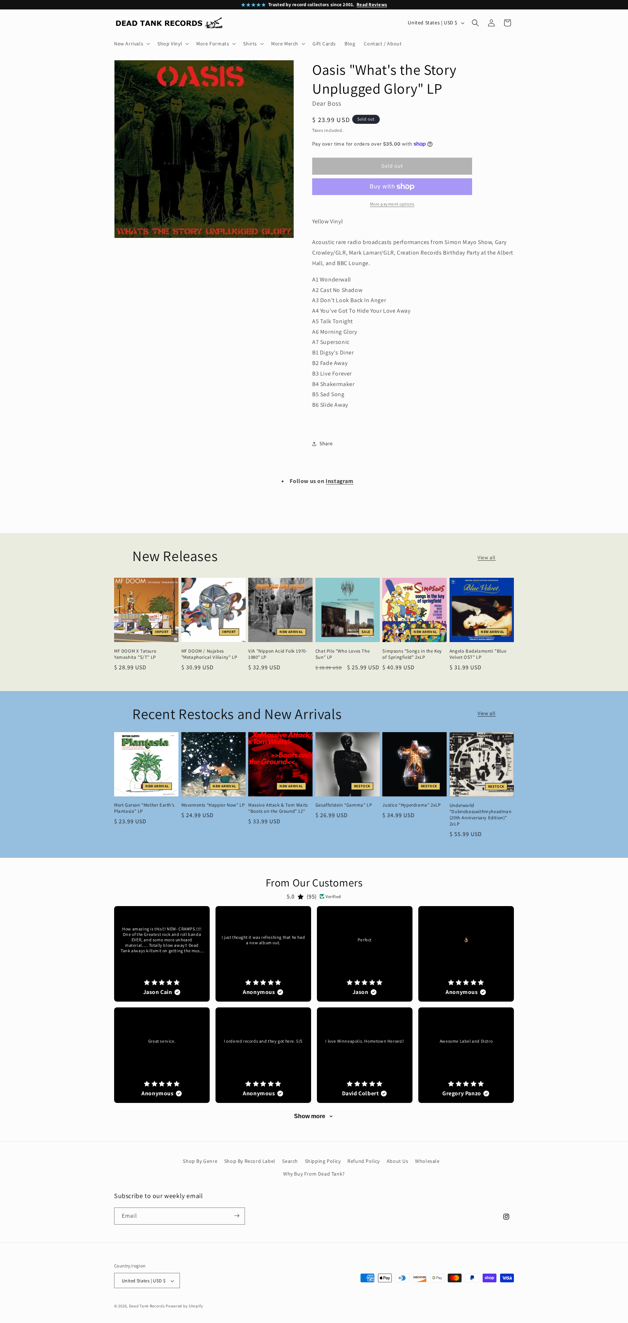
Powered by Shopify (184, 1306)
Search (290, 1161)
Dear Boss (326, 103)
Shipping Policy (323, 1161)
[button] (131, 43)
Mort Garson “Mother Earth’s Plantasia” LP (144, 808)
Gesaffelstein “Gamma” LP (343, 805)
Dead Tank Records (147, 1306)
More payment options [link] (392, 204)
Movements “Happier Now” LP (213, 805)
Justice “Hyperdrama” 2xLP (411, 805)
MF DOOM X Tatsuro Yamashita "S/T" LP (135, 654)
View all (487, 557)
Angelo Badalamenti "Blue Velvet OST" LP (478, 654)
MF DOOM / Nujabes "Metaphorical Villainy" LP (209, 654)
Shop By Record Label (249, 1161)
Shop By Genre (200, 1161)
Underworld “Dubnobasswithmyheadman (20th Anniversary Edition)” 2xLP (481, 815)
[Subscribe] (237, 1215)
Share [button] (326, 443)
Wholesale (427, 1161)
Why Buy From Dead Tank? (314, 1174)
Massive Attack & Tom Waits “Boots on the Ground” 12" (278, 808)
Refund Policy (363, 1161)
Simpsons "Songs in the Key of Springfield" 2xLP (412, 654)
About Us (397, 1161)
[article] (162, 954)
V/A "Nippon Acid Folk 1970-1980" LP (277, 654)
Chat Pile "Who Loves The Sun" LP (342, 654)
